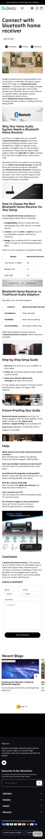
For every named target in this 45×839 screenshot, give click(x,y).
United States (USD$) (12, 832)
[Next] (41, 2)
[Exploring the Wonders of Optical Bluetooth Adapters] (20, 669)
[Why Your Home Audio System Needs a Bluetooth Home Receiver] (22, 116)
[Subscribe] (39, 783)
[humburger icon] (22, 8)
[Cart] (41, 8)
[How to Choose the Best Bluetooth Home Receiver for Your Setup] (22, 192)
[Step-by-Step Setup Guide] (22, 349)
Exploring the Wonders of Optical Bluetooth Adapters (17, 683)
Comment (9, 599)
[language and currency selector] (32, 8)
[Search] (37, 8)
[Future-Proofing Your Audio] (22, 401)
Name (7, 590)
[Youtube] (4, 762)
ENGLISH (31, 832)
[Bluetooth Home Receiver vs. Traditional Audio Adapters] (22, 284)
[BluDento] (10, 8)
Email (25, 590)
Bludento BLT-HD (9, 427)
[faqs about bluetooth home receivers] (22, 439)
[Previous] (3, 2)
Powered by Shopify (29, 821)
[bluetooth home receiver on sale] (22, 532)
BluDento (5, 743)
